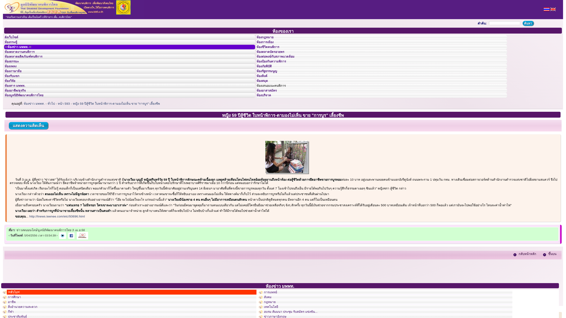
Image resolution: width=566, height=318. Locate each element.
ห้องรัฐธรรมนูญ (270, 84)
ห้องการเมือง (268, 45)
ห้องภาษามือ (15, 84)
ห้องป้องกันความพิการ (275, 71)
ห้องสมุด (264, 98)
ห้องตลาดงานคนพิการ (23, 58)
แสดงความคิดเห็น (28, 148)
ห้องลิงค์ (264, 91)
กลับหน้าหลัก (527, 277)
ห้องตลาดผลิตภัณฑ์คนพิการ (28, 64)
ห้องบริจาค (266, 117)
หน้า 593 (64, 126)
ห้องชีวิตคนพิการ (271, 51)
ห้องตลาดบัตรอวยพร (274, 58)
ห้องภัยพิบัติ (266, 78)
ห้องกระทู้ (13, 45)
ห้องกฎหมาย (268, 38)
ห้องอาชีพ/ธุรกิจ (18, 111)
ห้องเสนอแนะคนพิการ (275, 104)
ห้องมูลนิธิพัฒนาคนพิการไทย (29, 117)
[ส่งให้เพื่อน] (82, 258)
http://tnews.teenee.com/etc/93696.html (57, 239)
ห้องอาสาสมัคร (269, 111)
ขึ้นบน (552, 277)
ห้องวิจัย (12, 98)
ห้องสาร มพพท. (18, 104)
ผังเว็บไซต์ (14, 38)
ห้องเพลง (13, 78)
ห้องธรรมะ (14, 71)
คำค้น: (482, 23)
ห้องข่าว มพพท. (21, 51)
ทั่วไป (51, 126)
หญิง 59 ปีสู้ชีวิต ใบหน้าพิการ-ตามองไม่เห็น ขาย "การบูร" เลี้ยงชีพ (116, 126)
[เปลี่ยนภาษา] (546, 9)
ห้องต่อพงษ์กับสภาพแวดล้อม (280, 64)
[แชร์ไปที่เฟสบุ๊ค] (71, 258)
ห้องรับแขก (14, 91)
